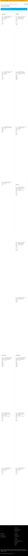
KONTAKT (16, 545)
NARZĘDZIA (16, 531)
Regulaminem (13, 550)
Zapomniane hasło (17, 536)
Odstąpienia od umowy (3, 551)
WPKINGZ (13, 553)
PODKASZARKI (2, 535)
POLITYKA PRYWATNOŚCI (18, 540)
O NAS (15, 544)
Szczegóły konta (17, 535)
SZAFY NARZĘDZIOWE (3, 537)
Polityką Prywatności (17, 550)
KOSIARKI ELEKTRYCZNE (17, 529)
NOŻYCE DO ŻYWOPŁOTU (3, 536)
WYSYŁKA (16, 543)
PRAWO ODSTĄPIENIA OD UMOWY (19, 541)
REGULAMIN (16, 539)
